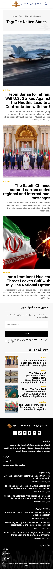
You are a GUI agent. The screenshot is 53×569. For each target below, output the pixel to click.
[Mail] (24, 433)
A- (4, 565)
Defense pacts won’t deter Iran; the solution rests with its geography (32, 363)
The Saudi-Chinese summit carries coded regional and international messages (26, 192)
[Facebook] (15, 433)
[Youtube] (39, 433)
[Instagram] (20, 433)
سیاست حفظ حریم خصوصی (32, 339)
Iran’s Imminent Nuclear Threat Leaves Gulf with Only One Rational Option (27, 281)
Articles (6, 90)
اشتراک (26, 333)
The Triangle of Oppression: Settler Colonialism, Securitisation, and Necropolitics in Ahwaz (33, 378)
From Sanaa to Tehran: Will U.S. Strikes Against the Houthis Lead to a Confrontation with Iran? (27, 100)
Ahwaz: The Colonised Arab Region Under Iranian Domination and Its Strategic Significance (32, 393)
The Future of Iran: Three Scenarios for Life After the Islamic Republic (32, 407)
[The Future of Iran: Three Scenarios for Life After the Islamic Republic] (11, 406)
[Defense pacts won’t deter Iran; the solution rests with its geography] (11, 362)
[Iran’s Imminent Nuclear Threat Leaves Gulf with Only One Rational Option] (26, 242)
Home (14, 16)
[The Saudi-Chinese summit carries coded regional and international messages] (26, 151)
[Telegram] (29, 433)
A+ (4, 553)
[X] (34, 433)
